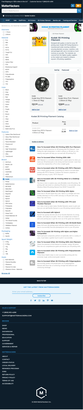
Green (7, 104)
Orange (7, 99)
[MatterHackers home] (10, 6)
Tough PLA (8, 52)
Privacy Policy (8, 378)
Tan (6, 116)
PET (6, 45)
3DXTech (8, 162)
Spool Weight (7, 239)
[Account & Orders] (73, 5)
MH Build (8, 186)
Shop (4, 325)
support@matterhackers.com (17, 316)
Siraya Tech (9, 213)
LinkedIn (43, 300)
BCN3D (7, 169)
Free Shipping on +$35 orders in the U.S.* (15, 1)
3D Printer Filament (44, 20)
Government (7, 344)
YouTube (52, 300)
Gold (6, 121)
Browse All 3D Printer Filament (14, 26)
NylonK (7, 198)
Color (4, 87)
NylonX (7, 201)
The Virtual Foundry (11, 220)
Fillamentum (9, 176)
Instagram (39, 300)
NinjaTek (8, 194)
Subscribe (41, 296)
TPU (6, 81)
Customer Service (35, 1)
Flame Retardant (10, 142)
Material (5, 38)
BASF (7, 167)
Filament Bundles (10, 262)
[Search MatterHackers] (79, 11)
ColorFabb (8, 172)
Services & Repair (9, 347)
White (7, 94)
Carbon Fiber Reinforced (12, 134)
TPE (6, 84)
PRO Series (8, 203)
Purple (7, 109)
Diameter (5, 30)
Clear (7, 119)
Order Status (8, 362)
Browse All (6, 273)
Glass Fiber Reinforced (12, 137)
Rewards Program (10, 368)
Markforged (9, 191)
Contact (6, 359)
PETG (7, 47)
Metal (7, 59)
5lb (6, 251)
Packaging (6, 231)
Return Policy (8, 375)
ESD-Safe (8, 139)
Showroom (7, 331)
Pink (6, 112)
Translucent (9, 156)
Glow (7, 146)
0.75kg (7, 244)
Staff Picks (22, 20)
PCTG (7, 50)
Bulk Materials (9, 259)
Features (5, 132)
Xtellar (7, 218)
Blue (6, 107)
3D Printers (31, 20)
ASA (6, 55)
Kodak (7, 179)
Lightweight (9, 151)
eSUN (7, 174)
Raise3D (8, 211)
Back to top (41, 281)
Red (6, 97)
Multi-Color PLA (10, 129)
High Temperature (10, 149)
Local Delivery (8, 365)
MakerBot (8, 189)
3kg (6, 249)
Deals (4, 257)
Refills (7, 233)
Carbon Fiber (9, 62)
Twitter (35, 300)
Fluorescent (9, 144)
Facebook (31, 300)
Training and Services (70, 20)
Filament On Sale (10, 267)
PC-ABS (7, 77)
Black (7, 90)
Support (6, 341)
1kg (6, 246)
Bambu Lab (57, 20)
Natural (7, 126)
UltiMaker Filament (11, 225)
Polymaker (8, 208)
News (4, 328)
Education (7, 338)
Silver (7, 124)
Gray (6, 92)
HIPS (7, 72)
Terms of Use (8, 381)
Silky (6, 154)
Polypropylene (9, 79)
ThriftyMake (9, 223)
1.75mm (7, 32)
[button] (41, 16)
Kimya (7, 181)
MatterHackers (10, 184)
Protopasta (8, 206)
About (5, 356)
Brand (4, 160)
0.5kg (7, 242)
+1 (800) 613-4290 (47, 1)
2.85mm (7, 34)
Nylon (7, 57)
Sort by (56, 70)
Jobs (4, 371)
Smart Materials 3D (11, 216)
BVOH (7, 69)
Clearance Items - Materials (13, 269)
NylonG (7, 196)
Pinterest (48, 300)
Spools (7, 236)
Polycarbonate (9, 74)
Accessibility (7, 384)
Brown (7, 114)
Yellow (7, 102)
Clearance (8, 264)
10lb (6, 254)
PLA (6, 40)
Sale (15, 20)
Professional (8, 335)
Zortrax (7, 228)
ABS (6, 42)
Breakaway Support (11, 67)
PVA (6, 64)
